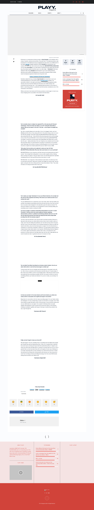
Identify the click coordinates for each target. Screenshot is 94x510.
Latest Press (69, 448)
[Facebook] (73, 2)
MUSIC (39, 13)
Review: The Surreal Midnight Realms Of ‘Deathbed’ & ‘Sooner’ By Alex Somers (38, 286)
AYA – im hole (66, 84)
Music (78, 448)
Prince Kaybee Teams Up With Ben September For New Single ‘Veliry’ (75, 458)
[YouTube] (82, 2)
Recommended (70, 472)
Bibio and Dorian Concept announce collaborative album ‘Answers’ (75, 451)
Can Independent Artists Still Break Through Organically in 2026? (75, 475)
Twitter (36, 389)
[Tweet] (14, 61)
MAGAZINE (31, 13)
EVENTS (49, 13)
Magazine (74, 448)
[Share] (14, 59)
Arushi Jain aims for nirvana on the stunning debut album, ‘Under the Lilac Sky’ (45, 464)
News (80, 448)
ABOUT (58, 13)
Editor (22, 420)
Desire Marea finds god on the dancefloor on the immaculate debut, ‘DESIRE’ (70, 74)
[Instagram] (79, 2)
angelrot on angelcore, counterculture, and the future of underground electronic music (75, 466)
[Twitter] (76, 2)
